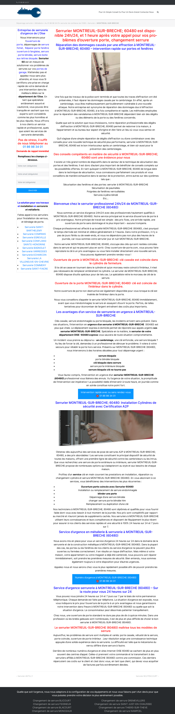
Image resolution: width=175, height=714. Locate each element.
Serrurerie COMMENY (34, 265)
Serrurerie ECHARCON (34, 254)
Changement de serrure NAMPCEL (123, 711)
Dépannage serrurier (24, 23)
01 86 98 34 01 (23, 2)
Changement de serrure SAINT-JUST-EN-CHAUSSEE (123, 704)
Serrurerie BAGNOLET (34, 248)
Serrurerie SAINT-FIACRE (34, 268)
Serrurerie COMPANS (34, 234)
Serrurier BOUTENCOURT (146, 676)
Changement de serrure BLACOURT (52, 707)
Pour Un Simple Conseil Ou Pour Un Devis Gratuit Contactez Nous (126, 12)
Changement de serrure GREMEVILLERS (123, 700)
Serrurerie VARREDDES (34, 251)
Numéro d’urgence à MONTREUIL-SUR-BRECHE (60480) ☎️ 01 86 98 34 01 (105, 579)
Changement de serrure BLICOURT (52, 700)
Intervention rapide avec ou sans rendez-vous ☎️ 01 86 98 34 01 (106, 394)
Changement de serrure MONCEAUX (52, 711)
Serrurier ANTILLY (25, 676)
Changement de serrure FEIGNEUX (52, 704)
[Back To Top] (169, 708)
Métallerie (39, 23)
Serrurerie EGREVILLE (34, 237)
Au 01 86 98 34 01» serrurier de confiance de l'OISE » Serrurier (70, 23)
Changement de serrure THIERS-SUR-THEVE (123, 707)
